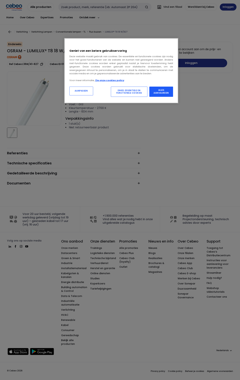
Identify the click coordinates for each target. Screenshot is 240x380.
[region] (121, 70)
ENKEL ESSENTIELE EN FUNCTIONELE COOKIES (129, 91)
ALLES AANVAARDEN (161, 91)
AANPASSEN (81, 90)
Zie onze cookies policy (109, 80)
